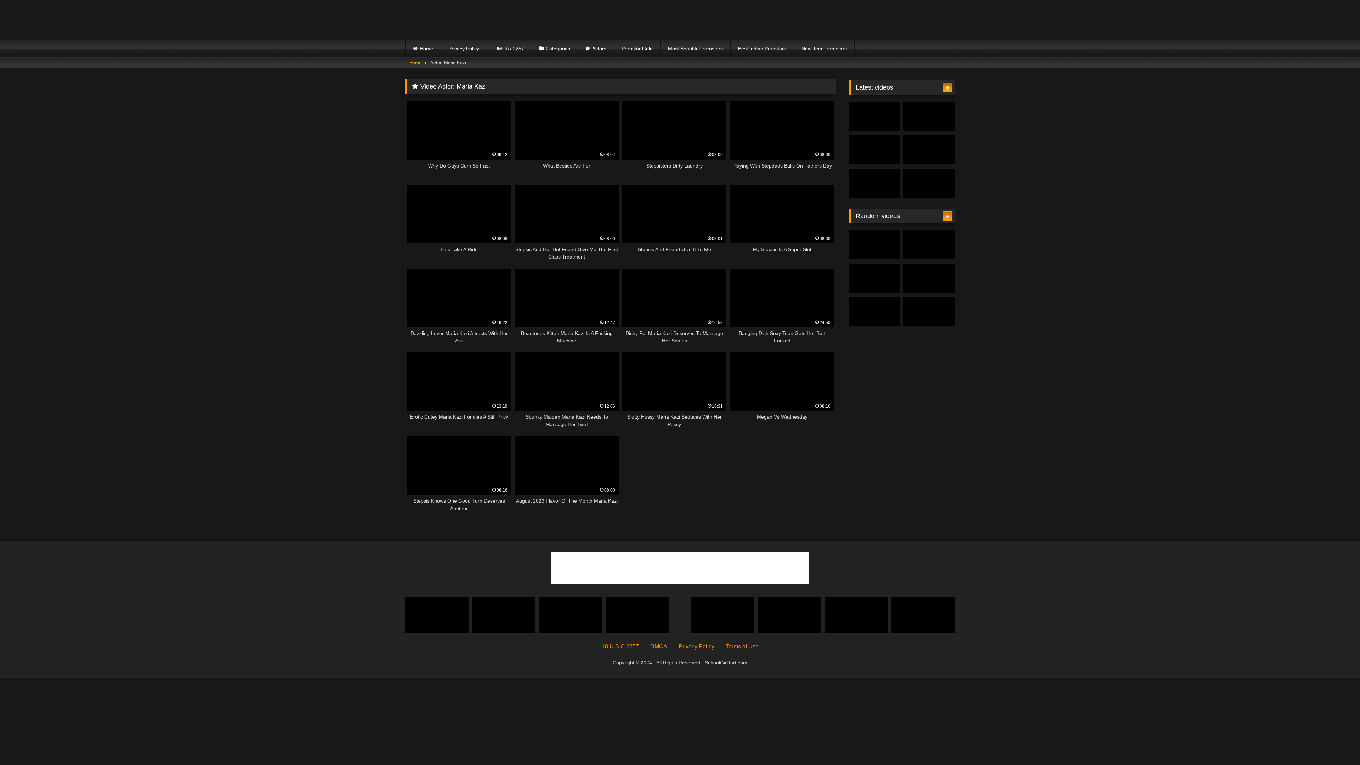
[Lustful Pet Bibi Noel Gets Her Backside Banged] (923, 615)
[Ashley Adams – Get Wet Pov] (570, 615)
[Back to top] (1338, 744)
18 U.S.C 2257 (620, 647)
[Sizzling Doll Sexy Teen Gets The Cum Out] (637, 615)
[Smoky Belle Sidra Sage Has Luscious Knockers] (874, 116)
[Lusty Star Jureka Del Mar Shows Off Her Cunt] (874, 183)
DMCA (658, 647)
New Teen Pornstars (824, 48)
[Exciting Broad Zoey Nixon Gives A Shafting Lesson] (929, 312)
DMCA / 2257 (509, 48)
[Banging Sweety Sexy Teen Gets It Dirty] (874, 278)
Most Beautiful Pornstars (695, 48)
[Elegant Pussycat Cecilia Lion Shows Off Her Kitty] (789, 615)
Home (426, 48)
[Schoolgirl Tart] (467, 20)
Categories (558, 48)
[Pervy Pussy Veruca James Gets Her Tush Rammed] (504, 615)
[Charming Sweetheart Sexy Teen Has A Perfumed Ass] (874, 244)
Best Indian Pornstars (762, 48)
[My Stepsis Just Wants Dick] (856, 615)
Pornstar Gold (637, 48)
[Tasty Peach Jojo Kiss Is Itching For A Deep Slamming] (929, 244)
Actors (599, 48)
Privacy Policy (463, 48)
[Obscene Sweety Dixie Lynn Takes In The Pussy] (437, 615)
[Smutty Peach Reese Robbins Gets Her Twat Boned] (874, 149)
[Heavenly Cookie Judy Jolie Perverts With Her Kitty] (929, 116)
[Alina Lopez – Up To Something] (929, 278)
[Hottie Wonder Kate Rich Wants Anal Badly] (874, 312)
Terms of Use (742, 647)
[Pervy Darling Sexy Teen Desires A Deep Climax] (722, 615)
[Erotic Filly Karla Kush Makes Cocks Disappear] (929, 149)
